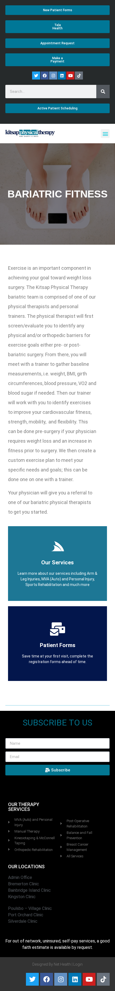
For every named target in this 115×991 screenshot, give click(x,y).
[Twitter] (36, 76)
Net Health (62, 964)
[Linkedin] (62, 76)
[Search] (103, 91)
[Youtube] (70, 76)
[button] (105, 133)
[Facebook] (45, 76)
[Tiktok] (79, 76)
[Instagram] (53, 76)
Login (78, 964)
